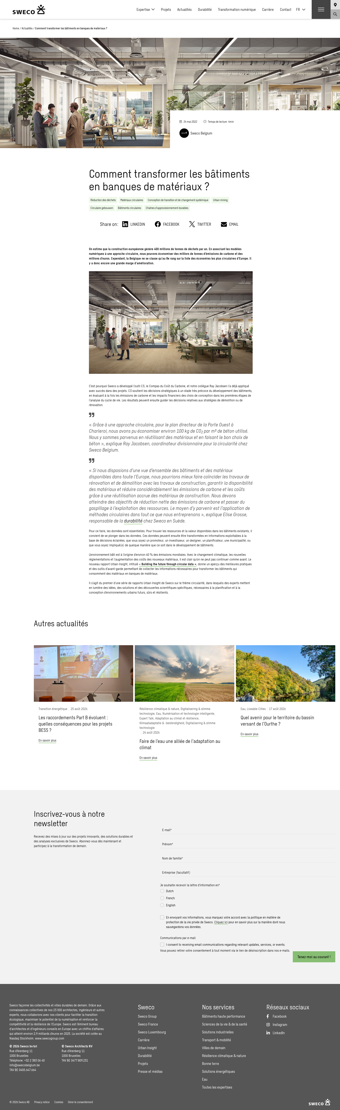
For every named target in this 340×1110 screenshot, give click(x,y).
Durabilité (205, 9)
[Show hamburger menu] (321, 9)
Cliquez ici (221, 922)
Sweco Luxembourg (152, 1032)
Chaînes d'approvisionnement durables (167, 208)
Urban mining (220, 200)
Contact (285, 9)
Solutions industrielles (218, 1032)
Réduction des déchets (103, 200)
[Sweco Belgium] (29, 9)
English (170, 905)
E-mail (167, 830)
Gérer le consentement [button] (80, 1102)
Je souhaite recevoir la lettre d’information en (190, 885)
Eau (204, 1079)
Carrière (268, 9)
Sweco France (148, 1024)
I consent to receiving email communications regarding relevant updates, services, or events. (225, 944)
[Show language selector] (335, 4)
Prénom (167, 844)
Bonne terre (210, 1063)
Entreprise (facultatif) (176, 872)
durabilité (133, 520)
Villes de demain (213, 1048)
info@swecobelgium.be (24, 1065)
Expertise (143, 9)
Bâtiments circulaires (129, 208)
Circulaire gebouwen (102, 208)
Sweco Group (147, 1016)
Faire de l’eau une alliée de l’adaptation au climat (180, 744)
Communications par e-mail (178, 938)
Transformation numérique (237, 9)
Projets (166, 9)
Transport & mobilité (216, 1040)
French (170, 898)
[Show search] (335, 14)
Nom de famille (172, 858)
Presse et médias (150, 1071)
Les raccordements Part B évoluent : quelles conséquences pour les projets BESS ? (75, 724)
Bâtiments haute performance (223, 1016)
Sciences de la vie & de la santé (224, 1024)
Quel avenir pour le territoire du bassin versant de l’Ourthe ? (277, 721)
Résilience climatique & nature (224, 1055)
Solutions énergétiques (218, 1071)
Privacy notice (42, 1102)
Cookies (58, 1102)
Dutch (170, 891)
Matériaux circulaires (131, 200)
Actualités (184, 9)
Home (16, 28)
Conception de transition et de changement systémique (178, 200)
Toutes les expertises (217, 1087)
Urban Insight (147, 1048)
